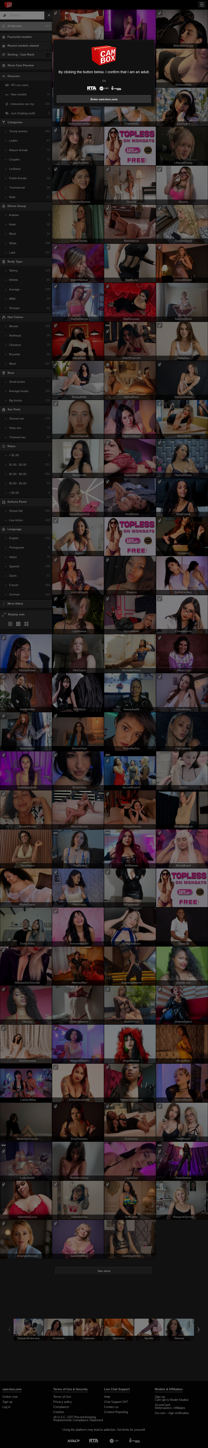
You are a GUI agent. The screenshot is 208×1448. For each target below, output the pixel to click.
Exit (104, 80)
